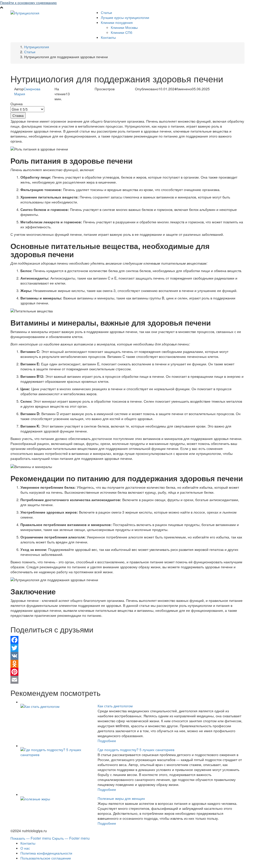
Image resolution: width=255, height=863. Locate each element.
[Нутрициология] (24, 12)
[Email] (127, 680)
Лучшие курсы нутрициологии (125, 17)
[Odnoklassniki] (127, 664)
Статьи (106, 12)
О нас (25, 848)
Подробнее (107, 740)
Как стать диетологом (115, 705)
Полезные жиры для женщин (121, 798)
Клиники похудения (117, 22)
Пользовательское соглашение (45, 858)
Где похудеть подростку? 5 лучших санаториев (136, 749)
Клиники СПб (121, 32)
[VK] (127, 656)
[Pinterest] (127, 672)
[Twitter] (127, 648)
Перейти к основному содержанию (28, 2)
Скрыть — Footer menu (71, 838)
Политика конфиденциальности (46, 853)
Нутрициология (36, 46)
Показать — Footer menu (30, 838)
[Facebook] (127, 640)
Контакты (108, 37)
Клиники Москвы (124, 27)
